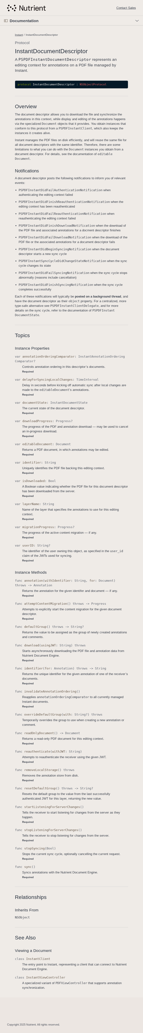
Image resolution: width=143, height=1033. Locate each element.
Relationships (31, 897)
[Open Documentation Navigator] (6, 20)
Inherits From (27, 910)
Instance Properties (32, 348)
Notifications (27, 170)
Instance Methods (31, 572)
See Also (25, 938)
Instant (19, 34)
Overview (26, 106)
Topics (22, 335)
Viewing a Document (33, 950)
